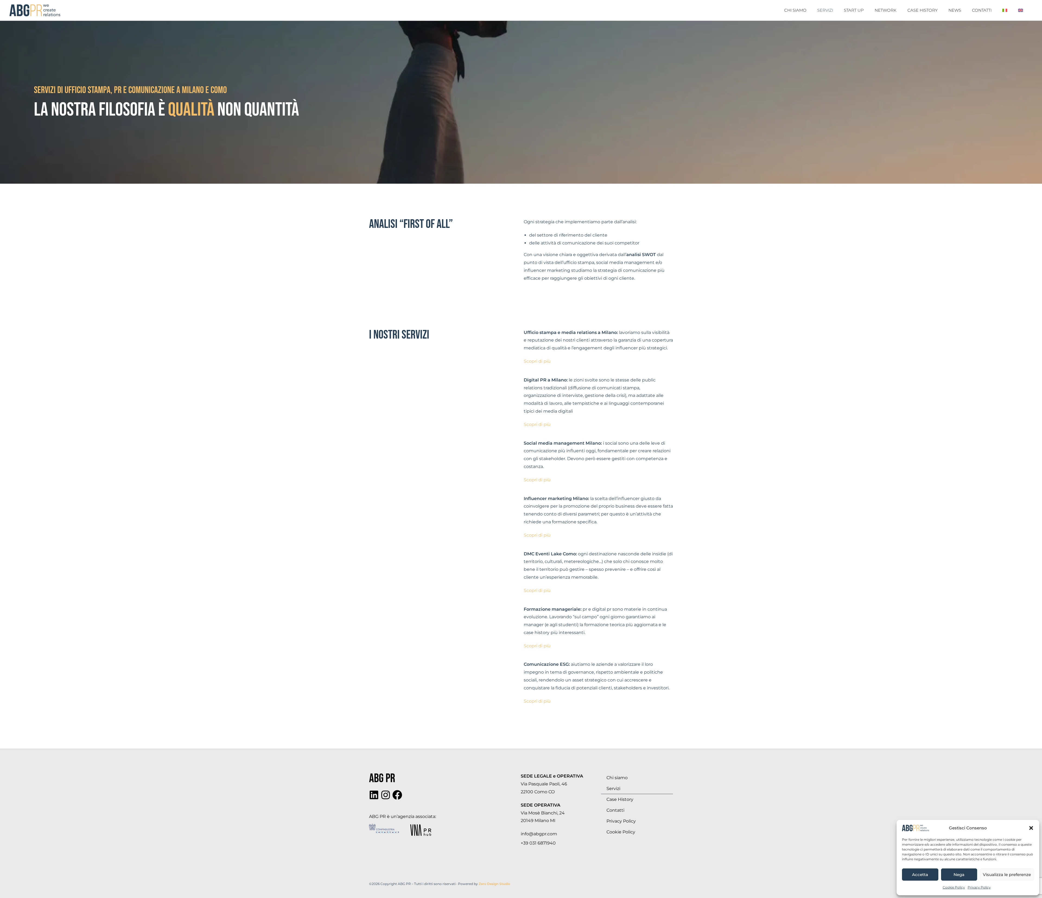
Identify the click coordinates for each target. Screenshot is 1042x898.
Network (886, 10)
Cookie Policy (954, 887)
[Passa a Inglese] (1020, 10)
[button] (1031, 828)
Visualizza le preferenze (1007, 874)
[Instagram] (385, 795)
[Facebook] (397, 795)
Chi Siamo (795, 10)
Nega (959, 874)
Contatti (982, 10)
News (954, 10)
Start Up (854, 10)
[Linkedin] (374, 795)
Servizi (825, 10)
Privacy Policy (979, 887)
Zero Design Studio (494, 884)
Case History (922, 10)
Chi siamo (617, 777)
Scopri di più (537, 361)
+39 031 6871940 (538, 843)
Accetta (920, 874)
